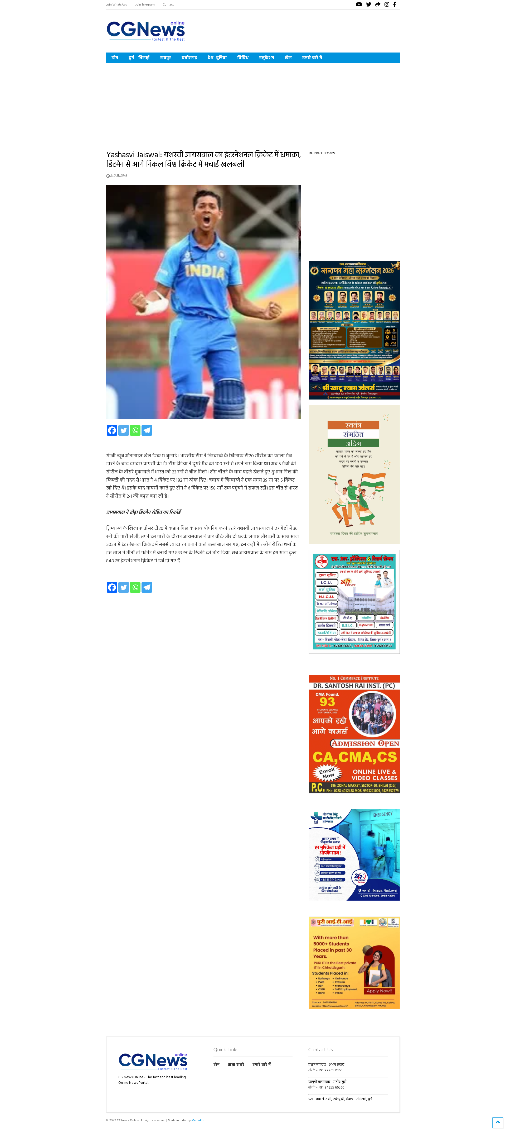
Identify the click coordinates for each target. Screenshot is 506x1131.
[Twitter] (123, 430)
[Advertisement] (253, 103)
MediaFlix (198, 1120)
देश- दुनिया (217, 58)
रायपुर (165, 58)
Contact (168, 4)
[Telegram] (147, 430)
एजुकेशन (266, 58)
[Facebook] (112, 430)
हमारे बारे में (312, 58)
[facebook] (394, 5)
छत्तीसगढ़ (189, 58)
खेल (288, 58)
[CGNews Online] (145, 41)
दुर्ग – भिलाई (139, 58)
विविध (243, 58)
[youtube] (359, 5)
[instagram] (387, 5)
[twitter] (368, 5)
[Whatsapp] (135, 430)
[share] (378, 5)
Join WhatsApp (117, 4)
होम (114, 58)
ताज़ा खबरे (236, 1065)
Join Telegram (145, 4)
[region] (354, 330)
